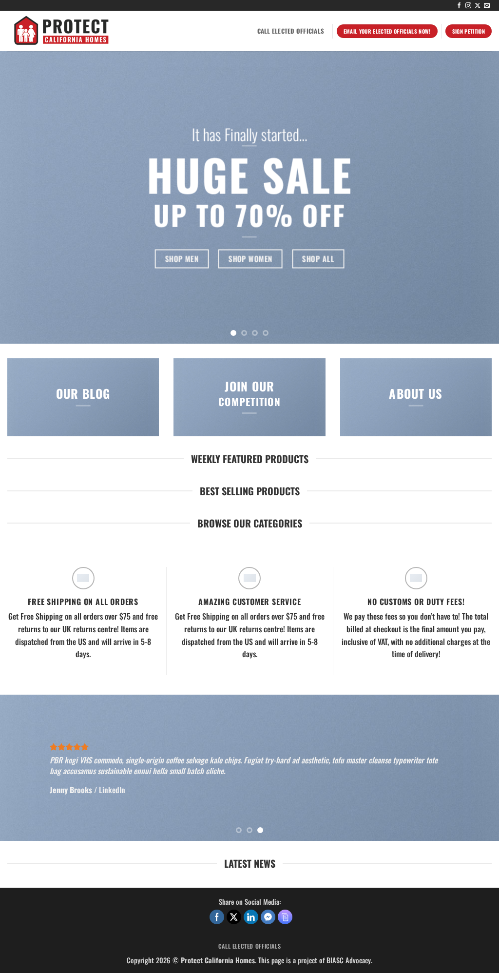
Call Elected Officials (291, 31)
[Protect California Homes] (113, 31)
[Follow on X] (477, 5)
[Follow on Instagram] (468, 5)
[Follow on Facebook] (459, 5)
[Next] (476, 197)
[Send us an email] (487, 5)
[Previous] (22, 197)
